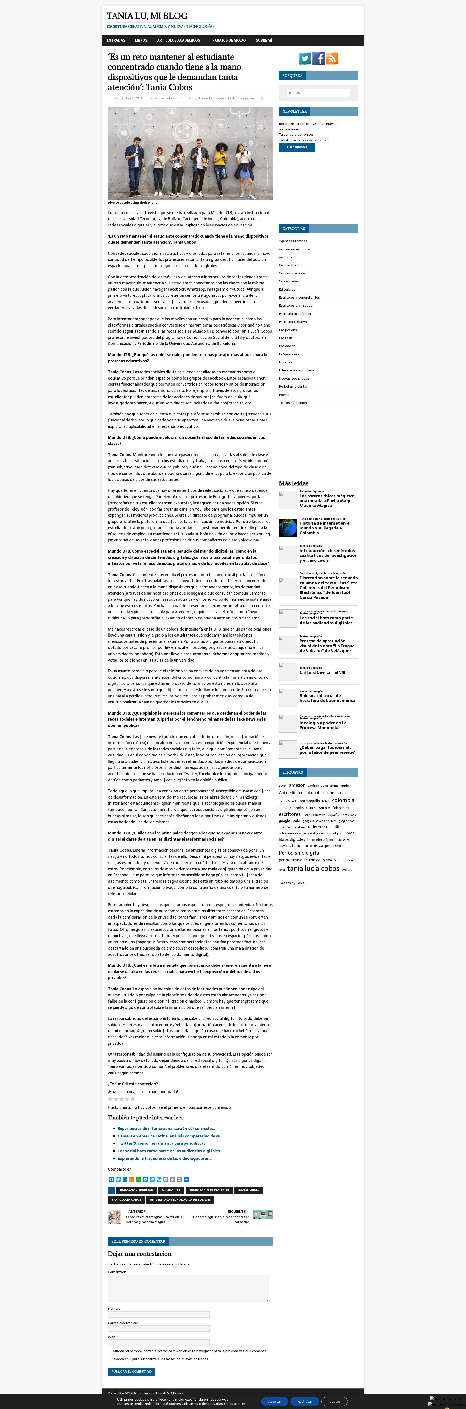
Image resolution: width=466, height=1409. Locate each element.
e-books (297, 808)
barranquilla (310, 801)
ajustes (240, 1403)
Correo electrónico (122, 1322)
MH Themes (175, 1393)
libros (349, 833)
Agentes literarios (293, 240)
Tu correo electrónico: (296, 134)
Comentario (117, 1272)
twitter (347, 869)
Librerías (285, 362)
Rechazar (305, 1401)
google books (289, 821)
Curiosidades (289, 281)
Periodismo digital (293, 386)
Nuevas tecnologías (212, 98)
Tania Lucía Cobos (162, 98)
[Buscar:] (318, 93)
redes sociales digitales (209, 1190)
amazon (297, 785)
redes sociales (347, 860)
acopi (283, 786)
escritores (290, 814)
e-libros (311, 808)
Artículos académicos (178, 40)
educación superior (136, 1190)
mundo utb (171, 1190)
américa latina (318, 785)
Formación (188, 98)
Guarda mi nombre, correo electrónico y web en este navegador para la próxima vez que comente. (190, 1351)
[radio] (110, 1100)
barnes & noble (288, 801)
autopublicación (319, 792)
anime (334, 786)
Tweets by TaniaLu (293, 883)
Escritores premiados (295, 305)
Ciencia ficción (290, 265)
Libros (141, 40)
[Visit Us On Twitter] (305, 62)
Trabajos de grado (228, 40)
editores (324, 808)
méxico (316, 845)
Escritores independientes (299, 297)
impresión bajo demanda (295, 827)
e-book (283, 808)
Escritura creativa (293, 321)
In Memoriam (289, 354)
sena (282, 870)
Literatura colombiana (296, 370)
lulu (305, 846)
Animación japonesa (294, 249)
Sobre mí (264, 40)
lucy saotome (290, 846)
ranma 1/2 (329, 860)
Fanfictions (288, 330)
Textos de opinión (240, 98)
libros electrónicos (321, 839)
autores (341, 793)
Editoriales (287, 289)
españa (333, 814)
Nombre (114, 1308)
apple (345, 785)
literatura (343, 840)
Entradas (116, 40)
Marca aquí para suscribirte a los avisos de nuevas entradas (160, 1359)
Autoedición (288, 257)
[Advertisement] (318, 188)
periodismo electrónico (300, 860)
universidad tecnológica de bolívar (180, 1199)
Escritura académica (295, 313)
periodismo (333, 846)
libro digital (334, 833)
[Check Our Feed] (332, 62)
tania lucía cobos (126, 1199)
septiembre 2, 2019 (128, 98)
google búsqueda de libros (319, 821)
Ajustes (335, 1401)
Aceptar (274, 1401)
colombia (343, 800)
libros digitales (292, 839)
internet (320, 827)
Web (111, 1336)
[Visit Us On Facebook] (318, 62)
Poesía (284, 394)
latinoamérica (290, 833)
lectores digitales (313, 834)
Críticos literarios (292, 273)
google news (346, 821)
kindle (335, 827)
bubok (326, 801)
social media (248, 1190)
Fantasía (286, 338)
